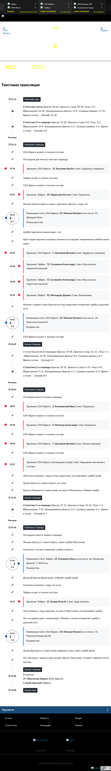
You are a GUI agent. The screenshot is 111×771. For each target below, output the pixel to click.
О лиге (8, 718)
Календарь (45, 725)
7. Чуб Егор (42, 563)
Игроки (79, 725)
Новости (44, 718)
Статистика (11, 725)
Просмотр (22, 3)
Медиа (78, 718)
